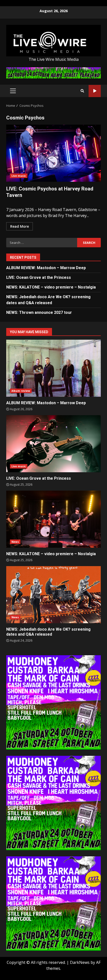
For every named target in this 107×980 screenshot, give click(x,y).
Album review (20, 391)
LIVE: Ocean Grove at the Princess (38, 277)
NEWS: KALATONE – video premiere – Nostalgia (51, 287)
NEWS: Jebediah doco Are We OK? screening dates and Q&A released (53, 594)
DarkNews (80, 962)
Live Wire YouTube (95, 91)
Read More (19, 226)
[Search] (82, 91)
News (15, 542)
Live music (18, 176)
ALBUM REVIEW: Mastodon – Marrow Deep (46, 267)
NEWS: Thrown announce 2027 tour (39, 312)
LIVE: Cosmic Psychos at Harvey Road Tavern (53, 153)
